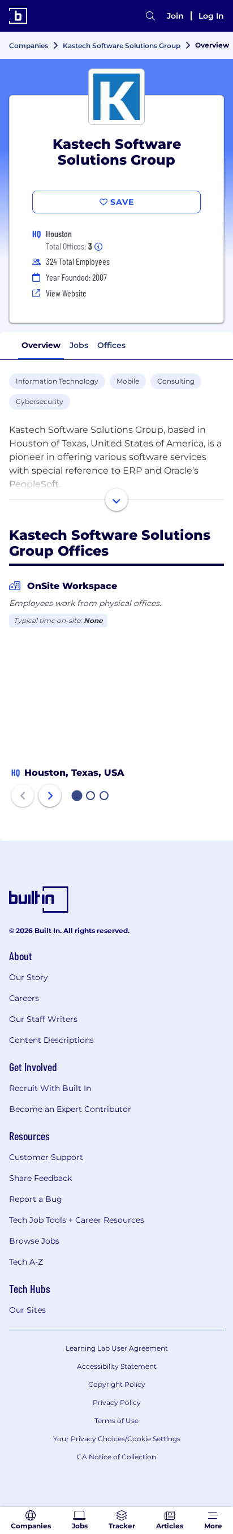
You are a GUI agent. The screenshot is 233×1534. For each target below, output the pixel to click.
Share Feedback (40, 1178)
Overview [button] (41, 345)
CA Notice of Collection (116, 1457)
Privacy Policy (117, 1402)
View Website (66, 292)
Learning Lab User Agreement (117, 1348)
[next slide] (49, 795)
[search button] (150, 16)
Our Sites (27, 1310)
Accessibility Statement (117, 1366)
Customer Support (46, 1157)
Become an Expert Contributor (70, 1109)
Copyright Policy (116, 1384)
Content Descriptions (51, 1040)
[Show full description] (116, 499)
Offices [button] (111, 345)
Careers (24, 998)
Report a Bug (35, 1199)
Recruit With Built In (50, 1088)
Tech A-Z (26, 1262)
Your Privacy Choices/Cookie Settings (116, 1438)
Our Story (28, 977)
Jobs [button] (79, 345)
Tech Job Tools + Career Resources (76, 1220)
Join (175, 16)
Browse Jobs (34, 1241)
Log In (211, 16)
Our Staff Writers (43, 1019)
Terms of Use (116, 1420)
